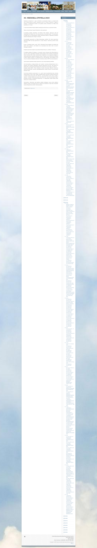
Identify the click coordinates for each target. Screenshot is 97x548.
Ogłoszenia (33, 88)
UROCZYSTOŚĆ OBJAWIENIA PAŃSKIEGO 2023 (69, 512)
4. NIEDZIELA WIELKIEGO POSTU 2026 (69, 138)
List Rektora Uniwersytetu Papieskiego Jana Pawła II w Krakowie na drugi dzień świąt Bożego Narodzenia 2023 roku (70, 211)
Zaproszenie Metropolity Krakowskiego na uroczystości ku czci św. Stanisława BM (69, 412)
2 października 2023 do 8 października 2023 (69, 295)
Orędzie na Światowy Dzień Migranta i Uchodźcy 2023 (70, 304)
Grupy (62, 11)
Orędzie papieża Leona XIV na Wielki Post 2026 (69, 161)
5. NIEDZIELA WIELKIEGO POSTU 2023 (69, 439)
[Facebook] (24, 536)
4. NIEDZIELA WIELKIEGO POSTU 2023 (69, 445)
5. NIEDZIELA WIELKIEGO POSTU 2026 (69, 132)
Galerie (66, 11)
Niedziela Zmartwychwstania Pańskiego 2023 (69, 428)
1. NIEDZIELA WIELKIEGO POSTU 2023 (69, 476)
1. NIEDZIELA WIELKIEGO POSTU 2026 (69, 156)
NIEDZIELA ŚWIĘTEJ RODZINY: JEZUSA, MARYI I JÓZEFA (70, 205)
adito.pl (72, 543)
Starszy (56, 95)
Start (25, 11)
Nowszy (26, 95)
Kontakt (70, 11)
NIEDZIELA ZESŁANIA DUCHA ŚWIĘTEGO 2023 (70, 389)
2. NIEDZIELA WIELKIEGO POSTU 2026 (69, 151)
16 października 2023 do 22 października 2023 (70, 278)
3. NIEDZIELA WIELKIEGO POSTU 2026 (69, 144)
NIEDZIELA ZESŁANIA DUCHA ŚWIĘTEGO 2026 (70, 88)
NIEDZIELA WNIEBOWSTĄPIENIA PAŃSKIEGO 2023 (70, 395)
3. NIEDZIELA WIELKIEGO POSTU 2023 (69, 451)
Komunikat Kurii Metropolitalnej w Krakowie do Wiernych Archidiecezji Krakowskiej (70, 455)
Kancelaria (29, 11)
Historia (34, 11)
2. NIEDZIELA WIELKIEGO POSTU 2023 (69, 462)
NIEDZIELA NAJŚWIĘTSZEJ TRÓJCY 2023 (69, 382)
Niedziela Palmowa (49, 11)
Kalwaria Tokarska (40, 11)
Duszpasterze (57, 11)
